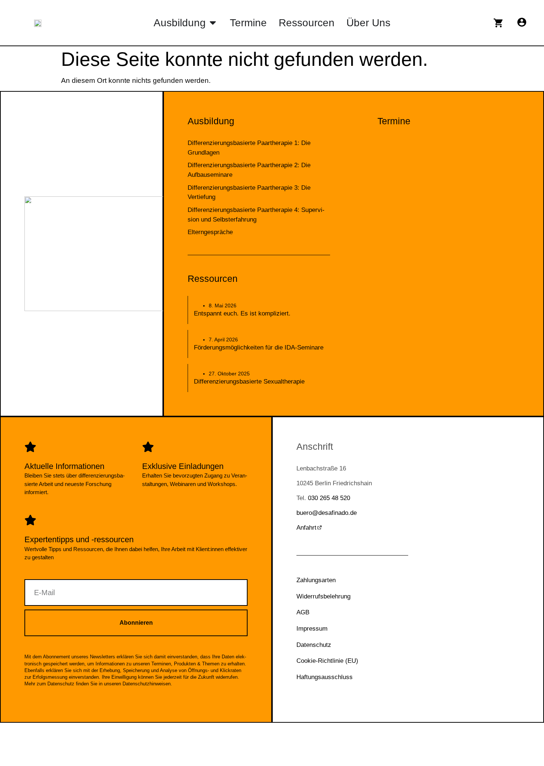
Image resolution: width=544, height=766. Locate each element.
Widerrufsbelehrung (323, 596)
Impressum (312, 628)
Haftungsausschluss (324, 677)
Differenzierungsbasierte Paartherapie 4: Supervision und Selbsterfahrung (256, 214)
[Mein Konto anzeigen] (521, 22)
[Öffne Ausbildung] (213, 22)
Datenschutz (313, 644)
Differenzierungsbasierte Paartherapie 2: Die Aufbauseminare (249, 170)
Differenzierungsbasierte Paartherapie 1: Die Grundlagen (249, 147)
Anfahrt (306, 527)
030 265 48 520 (329, 498)
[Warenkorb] (498, 23)
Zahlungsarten (316, 580)
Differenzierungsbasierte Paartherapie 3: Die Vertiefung (249, 192)
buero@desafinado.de (326, 512)
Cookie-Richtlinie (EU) (327, 660)
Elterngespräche (210, 232)
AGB (302, 612)
